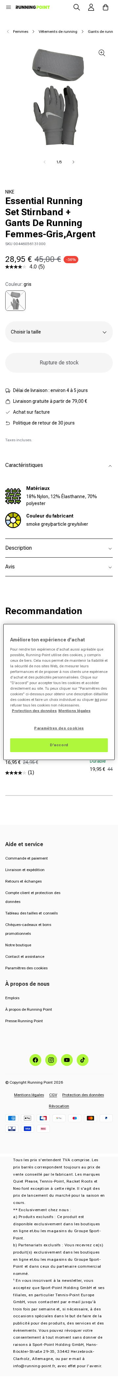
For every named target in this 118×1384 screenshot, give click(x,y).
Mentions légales (29, 1095)
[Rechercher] (76, 7)
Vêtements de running (58, 31)
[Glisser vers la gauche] (44, 162)
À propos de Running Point (28, 1009)
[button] (8, 7)
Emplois (12, 998)
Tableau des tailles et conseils (31, 913)
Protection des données (83, 1095)
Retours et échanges (23, 881)
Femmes (20, 31)
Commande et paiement (26, 858)
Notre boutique (18, 945)
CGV (53, 1095)
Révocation (59, 1106)
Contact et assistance (24, 956)
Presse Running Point (24, 1021)
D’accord (59, 745)
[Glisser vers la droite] (73, 162)
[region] (59, 692)
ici (97, 699)
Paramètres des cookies (26, 968)
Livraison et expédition (25, 869)
